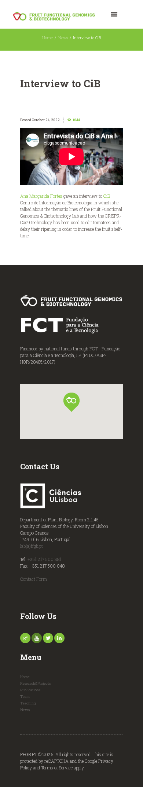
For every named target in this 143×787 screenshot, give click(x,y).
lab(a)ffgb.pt (31, 546)
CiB (106, 196)
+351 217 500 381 (44, 559)
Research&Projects (35, 683)
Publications (30, 690)
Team (25, 696)
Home (47, 37)
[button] (71, 402)
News (63, 37)
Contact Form (33, 579)
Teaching (28, 703)
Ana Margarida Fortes (41, 196)
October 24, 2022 (46, 119)
